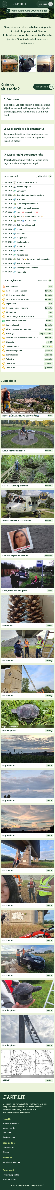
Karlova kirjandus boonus (15, 555)
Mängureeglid (9, 1128)
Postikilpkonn (9, 730)
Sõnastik (7, 1132)
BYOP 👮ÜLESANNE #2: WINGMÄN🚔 (20, 415)
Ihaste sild (7, 660)
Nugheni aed (8, 765)
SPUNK (6, 1080)
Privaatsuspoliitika (11, 1175)
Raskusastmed (9, 1137)
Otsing (6, 1152)
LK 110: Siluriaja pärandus (15, 485)
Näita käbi (7, 625)
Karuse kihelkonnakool (13, 450)
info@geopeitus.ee (11, 1162)
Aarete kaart (8, 1147)
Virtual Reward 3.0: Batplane (16, 520)
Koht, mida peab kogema (14, 590)
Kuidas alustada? (11, 1123)
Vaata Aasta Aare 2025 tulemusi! (29, 10)
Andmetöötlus (9, 1179)
